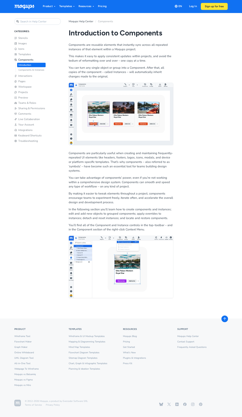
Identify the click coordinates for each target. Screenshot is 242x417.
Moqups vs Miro (22, 385)
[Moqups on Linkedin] (177, 404)
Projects (23, 92)
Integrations (25, 130)
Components (25, 60)
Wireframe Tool (22, 336)
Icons (21, 49)
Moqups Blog (130, 336)
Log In (193, 6)
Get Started (129, 347)
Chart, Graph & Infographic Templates (88, 363)
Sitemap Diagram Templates (83, 358)
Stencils (23, 38)
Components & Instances (31, 69)
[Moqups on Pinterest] (201, 404)
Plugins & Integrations (134, 358)
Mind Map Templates (79, 347)
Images (22, 43)
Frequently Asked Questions (192, 347)
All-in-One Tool (22, 363)
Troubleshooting (28, 141)
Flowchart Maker (23, 341)
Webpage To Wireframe (26, 368)
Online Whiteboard (24, 352)
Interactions (25, 76)
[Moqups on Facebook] (185, 404)
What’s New (129, 352)
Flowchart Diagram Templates (84, 352)
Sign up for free (214, 6)
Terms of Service (33, 404)
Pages (22, 81)
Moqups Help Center (81, 21)
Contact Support (185, 341)
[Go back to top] (224, 318)
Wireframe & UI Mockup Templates (87, 336)
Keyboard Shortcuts (30, 135)
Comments (24, 114)
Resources (85, 6)
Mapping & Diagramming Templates (87, 341)
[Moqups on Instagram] (193, 404)
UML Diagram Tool (24, 358)
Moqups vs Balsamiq (25, 374)
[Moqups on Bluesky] (161, 404)
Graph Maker (20, 347)
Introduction (24, 65)
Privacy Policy (53, 404)
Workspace (25, 87)
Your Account (26, 124)
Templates (65, 6)
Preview (23, 97)
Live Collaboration (29, 119)
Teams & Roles (27, 103)
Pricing (102, 6)
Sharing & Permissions (31, 108)
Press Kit (127, 363)
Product (48, 6)
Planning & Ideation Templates (84, 368)
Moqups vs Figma (23, 379)
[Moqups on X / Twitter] (169, 404)
